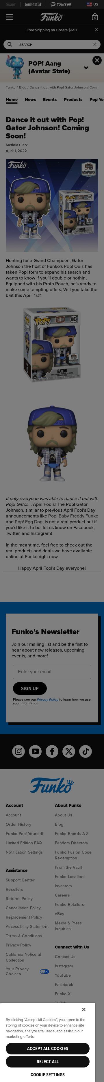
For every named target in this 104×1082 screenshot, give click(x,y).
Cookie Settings (48, 1075)
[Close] (84, 1009)
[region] (47, 1042)
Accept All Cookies (47, 1049)
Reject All (48, 1062)
